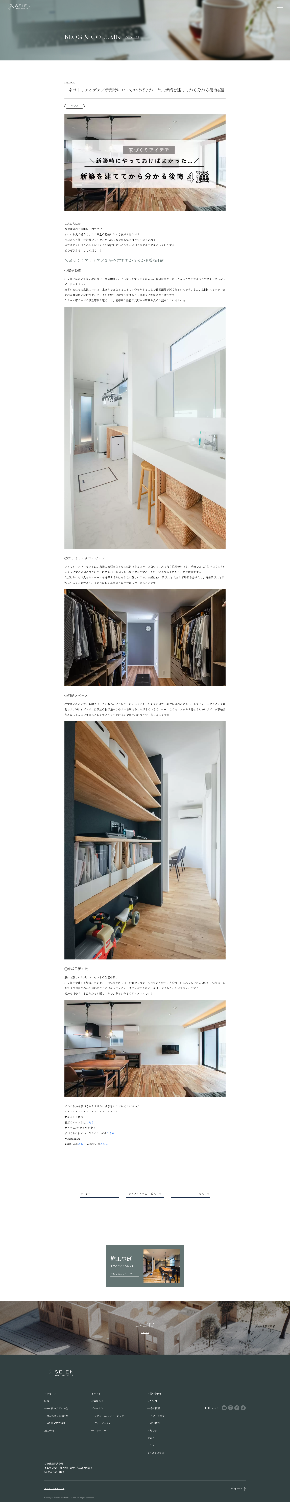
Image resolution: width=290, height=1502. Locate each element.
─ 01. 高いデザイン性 (56, 1408)
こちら (90, 1122)
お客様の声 (97, 1401)
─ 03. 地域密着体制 (54, 1423)
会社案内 (152, 1401)
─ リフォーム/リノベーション (107, 1415)
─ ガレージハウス (101, 1423)
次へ (201, 1194)
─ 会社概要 (153, 1408)
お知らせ (152, 1430)
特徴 (46, 1401)
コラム (150, 1445)
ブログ (150, 1438)
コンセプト (50, 1393)
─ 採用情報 (153, 1423)
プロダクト (97, 1408)
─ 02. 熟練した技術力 (56, 1415)
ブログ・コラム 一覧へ (142, 1194)
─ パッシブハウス (101, 1430)
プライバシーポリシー (54, 1488)
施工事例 (49, 1430)
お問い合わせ (154, 1393)
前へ (88, 1194)
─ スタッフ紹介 (155, 1415)
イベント (96, 1393)
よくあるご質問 (155, 1452)
